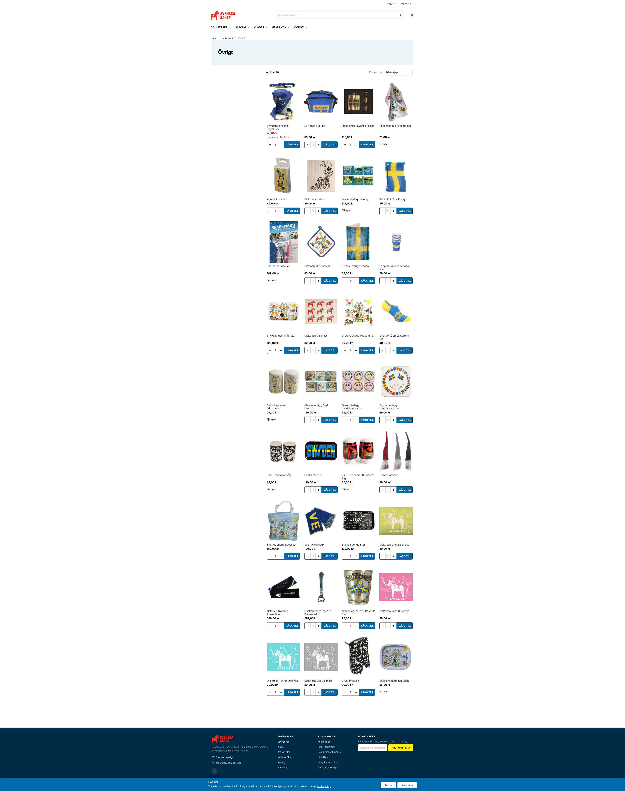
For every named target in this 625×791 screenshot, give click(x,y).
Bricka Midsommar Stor (281, 335)
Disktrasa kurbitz (314, 199)
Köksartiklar (284, 751)
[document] (312, 784)
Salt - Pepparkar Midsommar (277, 407)
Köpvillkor (323, 757)
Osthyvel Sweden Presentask (277, 612)
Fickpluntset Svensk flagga (358, 125)
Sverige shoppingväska (281, 544)
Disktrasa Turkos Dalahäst (283, 680)
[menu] (312, 27)
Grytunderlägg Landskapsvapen (389, 407)
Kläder (281, 746)
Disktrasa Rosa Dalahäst (394, 611)
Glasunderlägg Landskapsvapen (352, 407)
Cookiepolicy (324, 786)
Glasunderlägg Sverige (355, 199)
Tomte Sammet (388, 475)
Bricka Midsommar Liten (394, 680)
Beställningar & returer (329, 751)
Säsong (281, 762)
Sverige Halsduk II (315, 544)
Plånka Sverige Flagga (355, 266)
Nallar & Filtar (285, 757)
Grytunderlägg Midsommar (358, 335)
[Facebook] (214, 771)
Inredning (283, 767)
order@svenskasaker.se (228, 762)
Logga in (391, 3)
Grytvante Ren (350, 680)
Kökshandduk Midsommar (395, 125)
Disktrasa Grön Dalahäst (394, 544)
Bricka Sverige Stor (353, 544)
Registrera (406, 3)
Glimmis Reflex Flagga (392, 199)
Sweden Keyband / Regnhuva (278, 127)
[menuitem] (221, 27)
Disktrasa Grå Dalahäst (318, 680)
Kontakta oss (325, 741)
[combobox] (340, 15)
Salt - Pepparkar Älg (279, 475)
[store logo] (223, 15)
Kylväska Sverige (314, 125)
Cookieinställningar (328, 767)
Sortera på (375, 72)
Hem (214, 38)
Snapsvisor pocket (278, 266)
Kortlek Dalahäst (277, 199)
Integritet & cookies (328, 762)
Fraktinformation (326, 746)
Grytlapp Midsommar (317, 266)
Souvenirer (228, 38)
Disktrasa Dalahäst (315, 335)
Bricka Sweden (313, 475)
